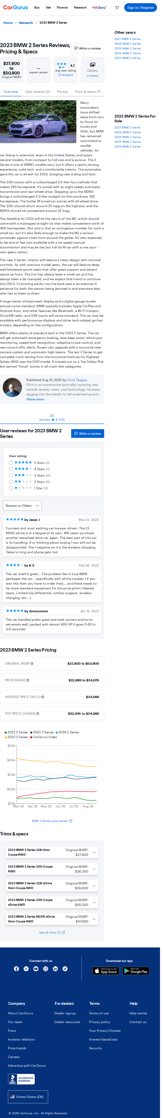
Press (12, 1030)
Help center (138, 1013)
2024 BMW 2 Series (127, 53)
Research (26, 22)
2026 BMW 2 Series (127, 43)
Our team (15, 1022)
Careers (14, 1057)
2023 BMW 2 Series (127, 146)
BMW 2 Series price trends (50, 821)
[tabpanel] (52, 531)
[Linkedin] (55, 970)
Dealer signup (65, 1013)
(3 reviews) (65, 74)
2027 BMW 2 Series (127, 39)
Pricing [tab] (62, 91)
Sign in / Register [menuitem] (140, 7)
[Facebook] (16, 970)
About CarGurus (20, 1013)
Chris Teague (77, 380)
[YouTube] (35, 970)
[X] (26, 970)
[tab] (52, 417)
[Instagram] (45, 970)
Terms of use (99, 1013)
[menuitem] (37, 7)
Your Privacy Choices (105, 1030)
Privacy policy (99, 1022)
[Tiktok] (65, 970)
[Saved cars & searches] (117, 7)
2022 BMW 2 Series (127, 58)
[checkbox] (11, 462)
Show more (35, 399)
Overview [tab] (11, 91)
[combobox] (28, 1096)
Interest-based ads (103, 1039)
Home (8, 22)
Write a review (90, 48)
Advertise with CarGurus (27, 1065)
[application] (52, 769)
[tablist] (52, 91)
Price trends (17, 1048)
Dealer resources (67, 1022)
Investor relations (21, 1039)
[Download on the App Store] (105, 971)
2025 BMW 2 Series (127, 48)
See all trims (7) (49, 932)
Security (95, 1048)
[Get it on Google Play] (135, 971)
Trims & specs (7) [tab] (87, 91)
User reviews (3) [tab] (37, 91)
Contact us (138, 1022)
